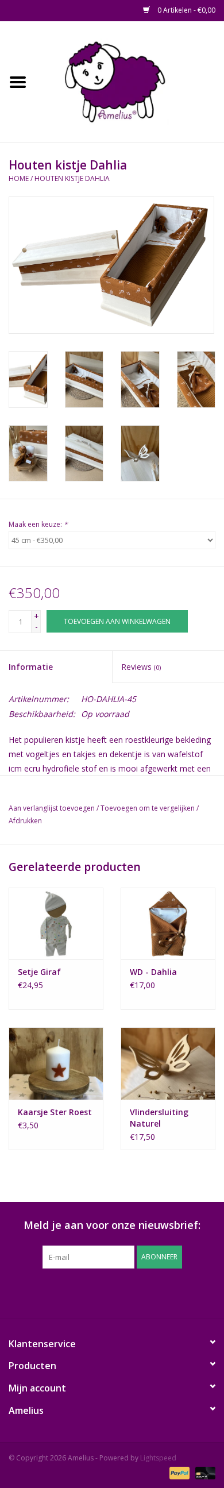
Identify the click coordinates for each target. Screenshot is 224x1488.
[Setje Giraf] (56, 923)
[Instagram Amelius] (174, 1292)
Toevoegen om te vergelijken (148, 808)
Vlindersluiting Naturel (159, 1118)
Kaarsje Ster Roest (55, 1112)
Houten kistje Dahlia (72, 178)
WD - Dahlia (153, 971)
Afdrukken (25, 821)
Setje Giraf (39, 971)
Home (19, 178)
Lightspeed (158, 1458)
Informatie (31, 666)
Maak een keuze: (38, 524)
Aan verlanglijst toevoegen (52, 808)
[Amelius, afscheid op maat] (130, 80)
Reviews (141, 666)
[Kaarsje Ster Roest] (56, 1063)
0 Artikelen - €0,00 (185, 10)
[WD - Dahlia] (168, 923)
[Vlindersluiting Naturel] (168, 1063)
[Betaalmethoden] (178, 1472)
